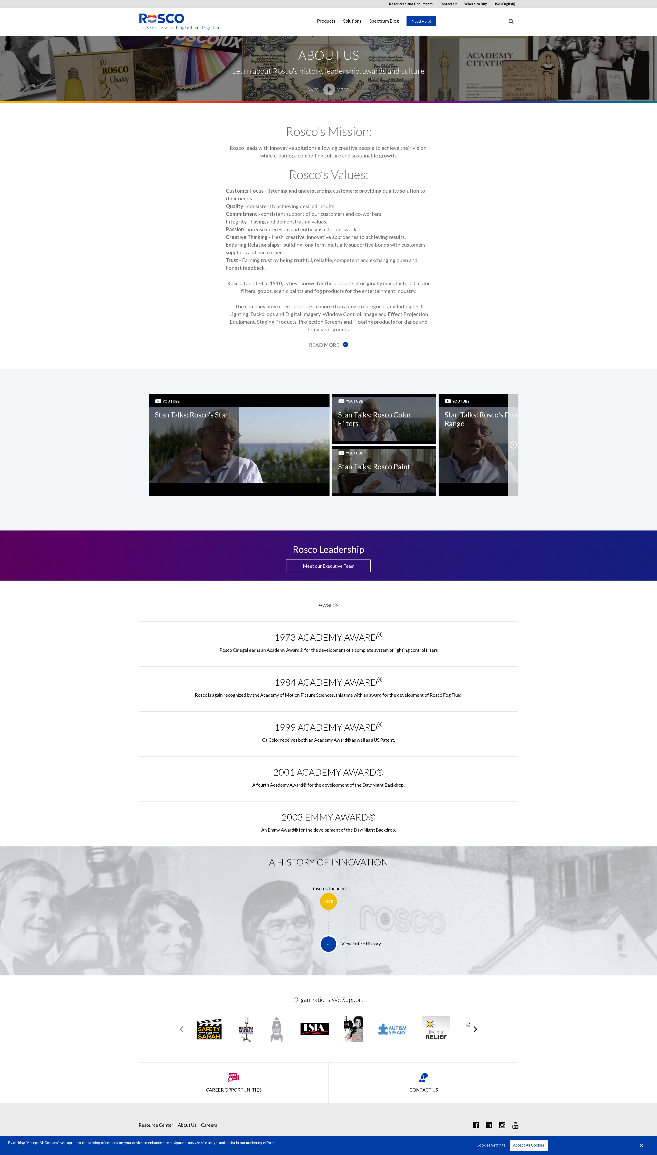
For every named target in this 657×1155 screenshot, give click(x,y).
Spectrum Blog (384, 21)
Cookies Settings (491, 1145)
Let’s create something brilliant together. (162, 27)
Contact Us (448, 4)
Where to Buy (475, 4)
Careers (209, 1125)
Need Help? (421, 21)
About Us (187, 1125)
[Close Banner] (641, 1145)
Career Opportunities (234, 1090)
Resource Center (156, 1125)
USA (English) (504, 4)
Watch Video (328, 89)
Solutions (352, 21)
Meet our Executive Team (328, 566)
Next (475, 1029)
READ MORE (324, 345)
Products (326, 21)
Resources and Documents (411, 4)
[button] (513, 445)
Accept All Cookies (529, 1145)
